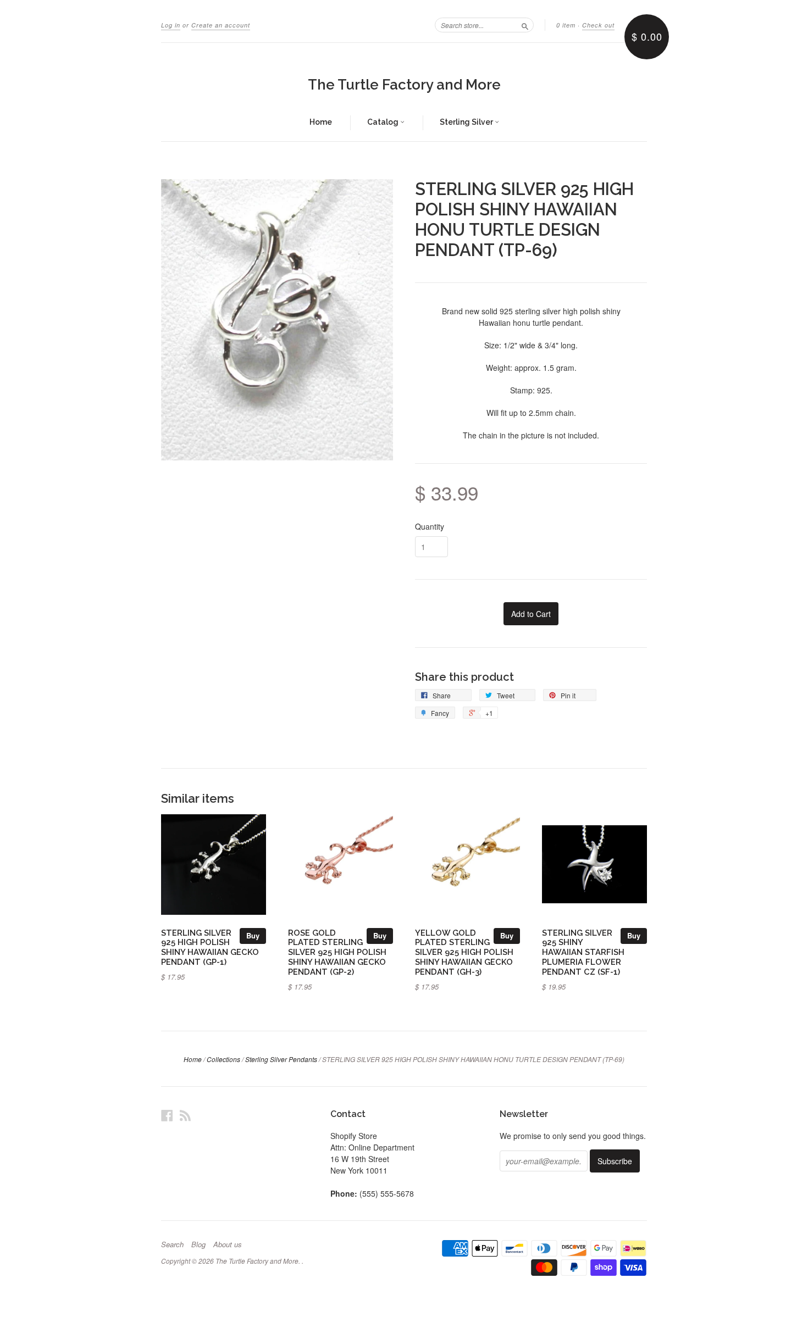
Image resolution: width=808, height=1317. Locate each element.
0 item (565, 25)
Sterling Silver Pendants (281, 1059)
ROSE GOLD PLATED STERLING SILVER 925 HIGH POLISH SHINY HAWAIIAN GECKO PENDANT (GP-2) (337, 952)
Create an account (220, 25)
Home (320, 122)
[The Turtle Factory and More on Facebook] (167, 1115)
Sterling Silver (467, 122)
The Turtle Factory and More (404, 84)
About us (227, 1244)
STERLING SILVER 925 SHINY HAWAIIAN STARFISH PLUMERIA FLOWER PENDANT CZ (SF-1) (583, 952)
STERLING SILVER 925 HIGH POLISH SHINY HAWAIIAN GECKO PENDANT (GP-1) (210, 947)
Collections (223, 1059)
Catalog (383, 122)
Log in (170, 25)
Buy (252, 935)
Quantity (429, 526)
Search (172, 1244)
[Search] (525, 24)
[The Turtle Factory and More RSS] (185, 1115)
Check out (598, 25)
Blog (198, 1244)
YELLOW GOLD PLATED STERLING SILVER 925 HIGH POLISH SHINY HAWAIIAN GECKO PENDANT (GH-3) (464, 952)
